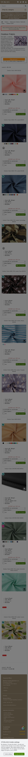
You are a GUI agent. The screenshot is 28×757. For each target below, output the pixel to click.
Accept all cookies (19, 754)
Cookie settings (8, 754)
